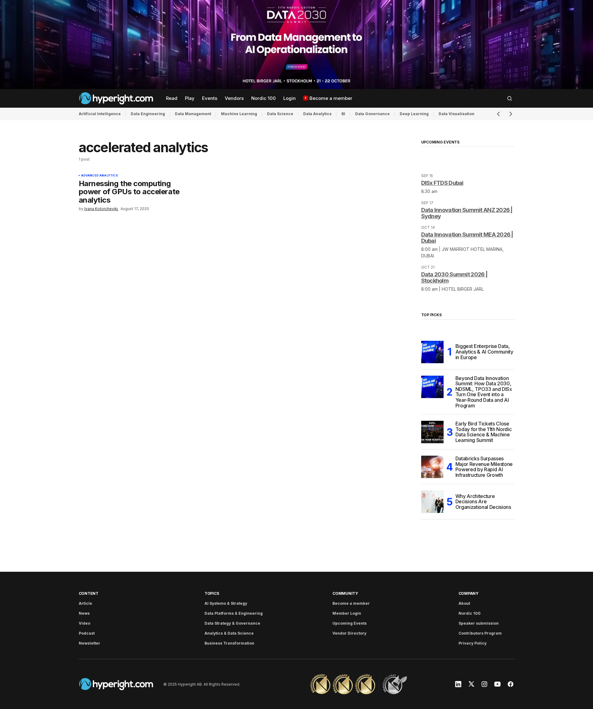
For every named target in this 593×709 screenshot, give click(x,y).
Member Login (346, 613)
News (84, 613)
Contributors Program (480, 633)
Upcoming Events (349, 623)
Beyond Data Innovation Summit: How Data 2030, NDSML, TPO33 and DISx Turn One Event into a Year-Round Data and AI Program (483, 392)
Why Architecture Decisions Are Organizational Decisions (483, 501)
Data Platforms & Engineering (234, 613)
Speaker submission (479, 623)
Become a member (351, 603)
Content (88, 593)
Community (345, 593)
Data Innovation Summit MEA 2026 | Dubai (467, 237)
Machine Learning (239, 113)
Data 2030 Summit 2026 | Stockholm (454, 277)
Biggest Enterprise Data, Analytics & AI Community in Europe (484, 351)
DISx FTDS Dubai (442, 183)
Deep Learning (414, 113)
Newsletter (89, 643)
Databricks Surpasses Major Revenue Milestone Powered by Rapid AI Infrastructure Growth (484, 467)
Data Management (193, 113)
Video (84, 623)
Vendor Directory (349, 633)
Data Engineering (148, 113)
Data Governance (372, 113)
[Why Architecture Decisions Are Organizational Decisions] (432, 502)
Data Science (280, 113)
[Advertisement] (296, 44)
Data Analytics (317, 113)
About (464, 603)
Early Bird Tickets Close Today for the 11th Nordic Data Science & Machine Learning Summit (483, 432)
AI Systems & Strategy (226, 603)
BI (343, 113)
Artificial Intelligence (100, 113)
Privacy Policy (473, 643)
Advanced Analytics (99, 175)
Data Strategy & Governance (232, 623)
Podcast (87, 633)
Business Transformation (229, 643)
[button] (510, 98)
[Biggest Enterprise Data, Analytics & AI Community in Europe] (432, 352)
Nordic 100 (470, 613)
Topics (212, 593)
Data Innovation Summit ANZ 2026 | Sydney (467, 213)
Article (85, 603)
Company (468, 593)
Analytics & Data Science (229, 633)
